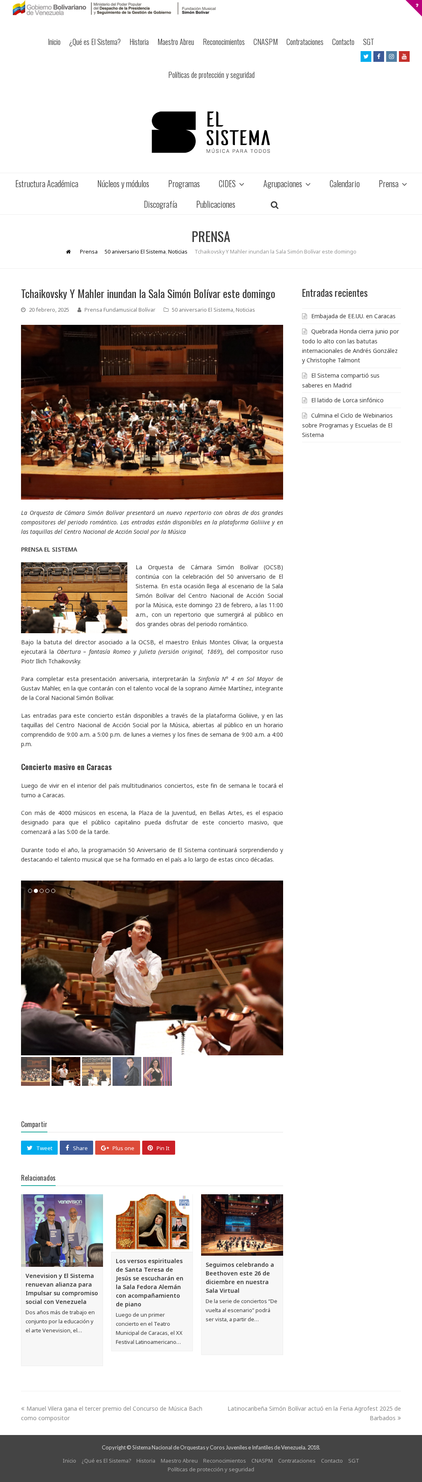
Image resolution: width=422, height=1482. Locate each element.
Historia (139, 41)
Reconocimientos (224, 41)
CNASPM (265, 41)
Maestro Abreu (175, 41)
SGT (368, 41)
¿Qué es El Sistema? (95, 41)
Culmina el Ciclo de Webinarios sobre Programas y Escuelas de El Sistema (347, 425)
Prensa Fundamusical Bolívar (119, 309)
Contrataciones (305, 41)
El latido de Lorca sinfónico (347, 400)
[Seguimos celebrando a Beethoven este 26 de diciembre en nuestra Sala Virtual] (242, 1225)
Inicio (54, 41)
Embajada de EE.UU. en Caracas (353, 316)
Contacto (343, 41)
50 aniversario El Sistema (202, 309)
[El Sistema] (211, 132)
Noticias (245, 309)
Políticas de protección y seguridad (211, 74)
